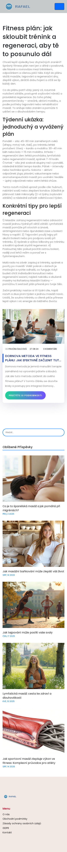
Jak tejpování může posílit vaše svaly (28, 632)
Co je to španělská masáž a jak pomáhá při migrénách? (31, 508)
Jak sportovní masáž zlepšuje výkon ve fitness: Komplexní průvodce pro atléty (29, 761)
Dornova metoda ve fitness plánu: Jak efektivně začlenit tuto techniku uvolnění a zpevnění (33, 358)
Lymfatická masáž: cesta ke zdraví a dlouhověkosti (27, 696)
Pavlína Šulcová (18, 348)
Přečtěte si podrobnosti (25, 395)
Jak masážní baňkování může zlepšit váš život (33, 571)
